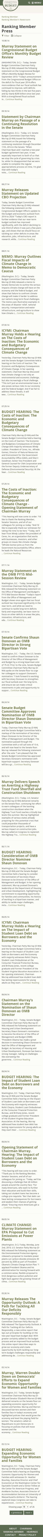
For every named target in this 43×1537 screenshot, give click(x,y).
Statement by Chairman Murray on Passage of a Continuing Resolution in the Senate (21, 122)
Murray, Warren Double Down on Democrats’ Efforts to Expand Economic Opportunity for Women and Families (21, 1380)
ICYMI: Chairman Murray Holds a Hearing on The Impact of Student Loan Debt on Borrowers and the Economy (21, 931)
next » (29, 1512)
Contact (10, 1534)
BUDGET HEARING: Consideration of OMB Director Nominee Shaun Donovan (20, 857)
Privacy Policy (27, 1534)
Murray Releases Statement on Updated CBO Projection (20, 193)
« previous (16, 1512)
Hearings (32, 1531)
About (13, 1528)
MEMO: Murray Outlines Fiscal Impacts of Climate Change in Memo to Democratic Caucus (21, 263)
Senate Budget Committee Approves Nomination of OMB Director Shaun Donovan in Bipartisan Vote (21, 715)
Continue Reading (14, 99)
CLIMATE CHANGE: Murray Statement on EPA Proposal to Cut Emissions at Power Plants (19, 1232)
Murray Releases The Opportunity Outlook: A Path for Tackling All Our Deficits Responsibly (21, 1306)
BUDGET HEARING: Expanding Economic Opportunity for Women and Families (21, 1455)
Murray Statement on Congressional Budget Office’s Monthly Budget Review (21, 51)
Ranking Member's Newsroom (16, 19)
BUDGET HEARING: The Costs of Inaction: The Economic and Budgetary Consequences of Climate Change (20, 420)
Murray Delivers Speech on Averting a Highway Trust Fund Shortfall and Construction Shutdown (21, 787)
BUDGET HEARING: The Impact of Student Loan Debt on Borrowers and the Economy (21, 1082)
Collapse (17, 35)
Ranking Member (10, 16)
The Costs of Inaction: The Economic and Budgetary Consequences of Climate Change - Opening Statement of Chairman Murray (20, 500)
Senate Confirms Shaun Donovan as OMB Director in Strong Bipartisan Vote (20, 642)
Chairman (26, 1528)
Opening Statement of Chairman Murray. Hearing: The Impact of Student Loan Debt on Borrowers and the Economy (20, 1156)
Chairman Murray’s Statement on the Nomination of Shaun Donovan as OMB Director (19, 1007)
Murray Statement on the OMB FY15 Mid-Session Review (19, 574)
